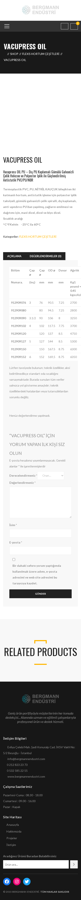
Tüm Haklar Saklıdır (54, 891)
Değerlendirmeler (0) (45, 256)
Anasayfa (12, 824)
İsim (13, 525)
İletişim (11, 845)
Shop (14, 54)
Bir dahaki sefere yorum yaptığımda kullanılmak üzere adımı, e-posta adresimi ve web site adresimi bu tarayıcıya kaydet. (36, 574)
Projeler (11, 838)
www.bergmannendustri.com (26, 776)
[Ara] (74, 864)
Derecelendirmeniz (23, 475)
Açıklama (14, 256)
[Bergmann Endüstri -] (40, 10)
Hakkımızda (13, 831)
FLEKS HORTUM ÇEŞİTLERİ (40, 54)
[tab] (14, 256)
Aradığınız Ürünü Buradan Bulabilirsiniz (29, 856)
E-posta (15, 542)
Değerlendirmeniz (22, 482)
